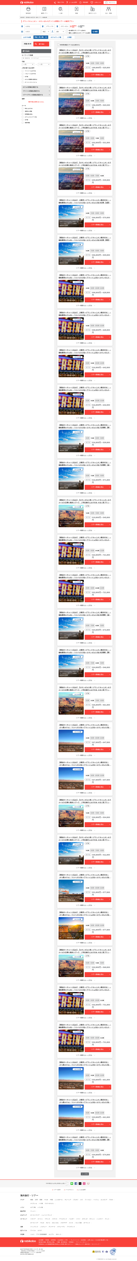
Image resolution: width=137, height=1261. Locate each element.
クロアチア (64, 1223)
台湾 (36, 1199)
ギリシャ (92, 1219)
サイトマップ (95, 1244)
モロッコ (58, 1234)
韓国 (31, 1199)
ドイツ (78, 1219)
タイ (81, 1199)
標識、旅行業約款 (62, 1242)
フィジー (33, 1211)
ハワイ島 (40, 1207)
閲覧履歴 (85, 2)
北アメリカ (23, 1230)
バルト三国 (78, 1223)
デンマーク (52, 1226)
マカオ (46, 1199)
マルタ (42, 1223)
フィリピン (88, 1199)
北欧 (21, 1226)
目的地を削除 (82, 26)
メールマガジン (69, 1189)
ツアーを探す (57, 1189)
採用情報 (53, 1240)
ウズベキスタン (49, 1203)
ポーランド (87, 1223)
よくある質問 (73, 2)
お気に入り (97, 2)
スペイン (40, 1219)
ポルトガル (55, 1223)
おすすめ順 (27, 37)
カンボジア (104, 1199)
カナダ (40, 1230)
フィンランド (34, 1226)
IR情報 (47, 1240)
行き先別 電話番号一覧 (101, 1240)
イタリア (33, 1219)
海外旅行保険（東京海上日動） (47, 1242)
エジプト (51, 1234)
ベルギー (71, 1219)
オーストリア (34, 1223)
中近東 (22, 1234)
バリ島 (41, 1203)
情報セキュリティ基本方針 (82, 1244)
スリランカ (33, 1203)
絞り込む (42, 44)
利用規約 (71, 1242)
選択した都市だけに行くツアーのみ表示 (79, 33)
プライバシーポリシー (82, 1242)
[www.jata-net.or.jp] (103, 1251)
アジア (22, 1199)
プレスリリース (75, 1240)
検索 (96, 31)
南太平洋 (23, 1211)
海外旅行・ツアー (29, 1195)
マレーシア (68, 1199)
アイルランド (63, 1219)
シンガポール (59, 1199)
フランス (47, 1219)
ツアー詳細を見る (97, 74)
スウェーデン (61, 1226)
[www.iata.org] (106, 1251)
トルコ (32, 1234)
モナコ (48, 1223)
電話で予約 (60, 2)
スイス (71, 1223)
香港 (41, 1199)
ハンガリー (100, 1219)
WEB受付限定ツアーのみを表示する (70, 45)
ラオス (111, 1199)
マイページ (112, 2)
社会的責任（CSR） (63, 1240)
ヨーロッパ (23, 1219)
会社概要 (41, 1240)
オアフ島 (33, 1207)
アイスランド (71, 1226)
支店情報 (83, 1240)
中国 (51, 1199)
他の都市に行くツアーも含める (77, 30)
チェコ (107, 1219)
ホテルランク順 (56, 37)
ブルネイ (75, 1199)
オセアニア (23, 1215)
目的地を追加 (74, 26)
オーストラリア (35, 1215)
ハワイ (22, 1207)
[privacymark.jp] (113, 1251)
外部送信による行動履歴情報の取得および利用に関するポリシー (56, 1244)
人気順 (69, 37)
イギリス (54, 1219)
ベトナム (96, 1199)
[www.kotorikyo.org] (96, 1251)
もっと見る (85, 1174)
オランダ (84, 1219)
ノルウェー (43, 1226)
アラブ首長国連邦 (41, 1234)
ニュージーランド (47, 1215)
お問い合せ (91, 1240)
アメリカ (33, 1230)
